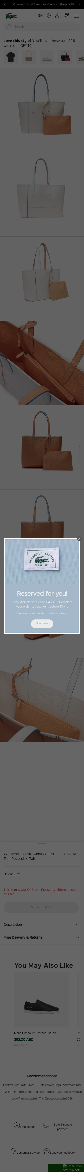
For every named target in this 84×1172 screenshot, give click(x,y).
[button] (79, 538)
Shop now (42, 623)
